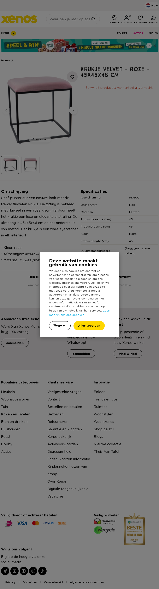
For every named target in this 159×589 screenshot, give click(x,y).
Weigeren (59, 325)
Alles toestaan (89, 325)
